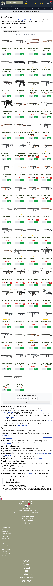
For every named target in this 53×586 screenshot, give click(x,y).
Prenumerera (35, 512)
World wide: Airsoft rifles (8, 497)
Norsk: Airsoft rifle (7, 499)
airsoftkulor (44, 410)
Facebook (4, 555)
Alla (4, 9)
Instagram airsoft (6, 553)
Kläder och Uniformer (43, 9)
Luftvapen (33, 9)
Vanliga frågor (5, 538)
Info (4, 54)
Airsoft (16, 9)
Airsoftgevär (15, 14)
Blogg (26, 506)
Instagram (4, 551)
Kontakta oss (5, 531)
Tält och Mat (10, 9)
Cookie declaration (6, 533)
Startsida (3, 14)
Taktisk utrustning (24, 9)
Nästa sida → (33, 398)
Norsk (32, 503)
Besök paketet (46, 306)
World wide (24, 503)
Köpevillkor (4, 543)
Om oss (4, 529)
